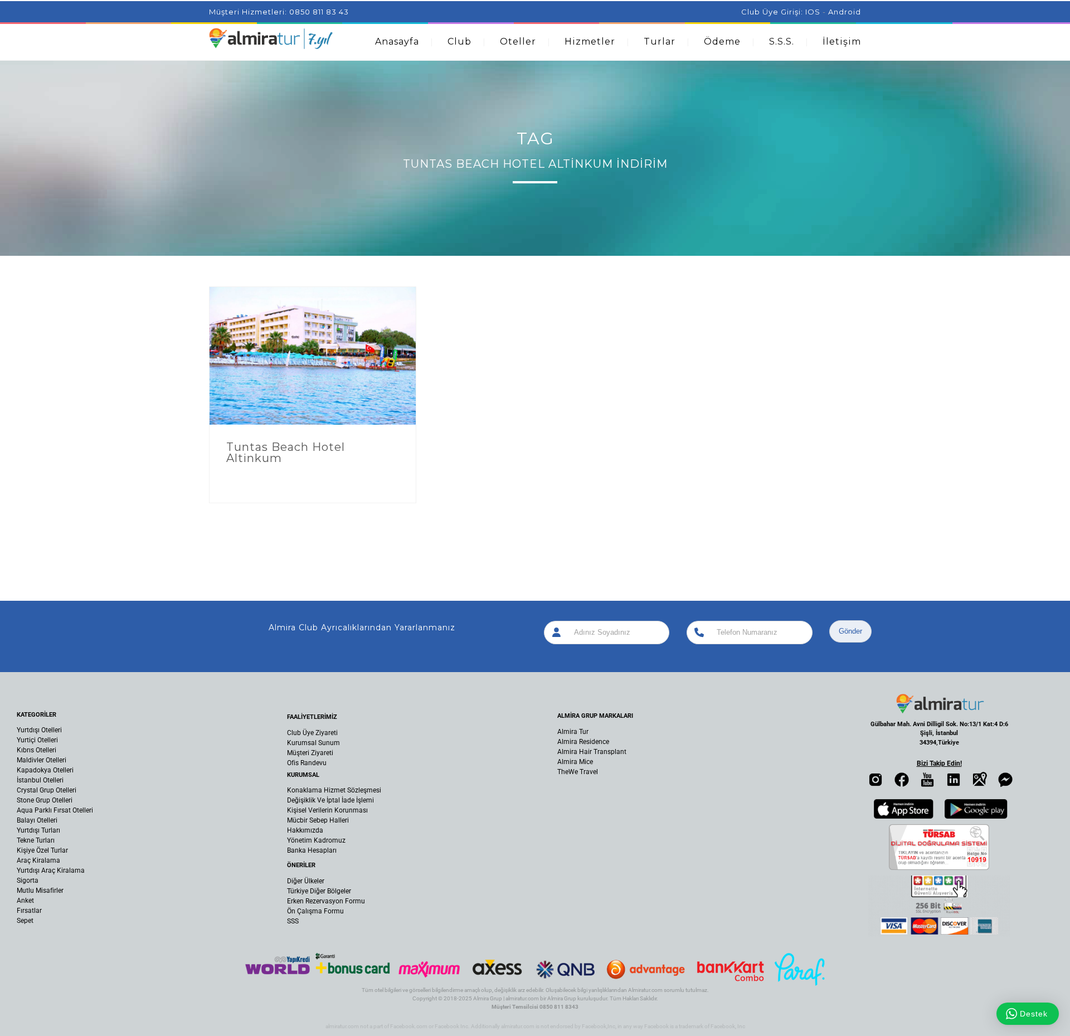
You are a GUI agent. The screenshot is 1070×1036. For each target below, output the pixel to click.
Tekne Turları (36, 840)
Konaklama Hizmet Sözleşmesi (334, 790)
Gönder (850, 631)
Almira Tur (572, 732)
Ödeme (722, 41)
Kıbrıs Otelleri (36, 750)
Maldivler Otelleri (41, 760)
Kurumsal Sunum (313, 743)
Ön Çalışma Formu (315, 911)
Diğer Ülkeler (305, 881)
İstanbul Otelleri (40, 780)
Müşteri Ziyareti (310, 753)
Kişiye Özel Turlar (42, 850)
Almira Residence (583, 742)
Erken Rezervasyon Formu (326, 901)
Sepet (25, 921)
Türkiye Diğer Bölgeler (319, 891)
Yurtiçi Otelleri (37, 740)
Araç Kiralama (38, 860)
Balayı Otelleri (37, 820)
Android (844, 11)
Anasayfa (397, 41)
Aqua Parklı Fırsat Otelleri (55, 810)
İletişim (842, 41)
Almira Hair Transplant (591, 752)
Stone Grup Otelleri (44, 800)
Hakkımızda (305, 830)
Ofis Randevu (307, 763)
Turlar (659, 41)
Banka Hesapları (312, 850)
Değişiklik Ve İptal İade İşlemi (330, 800)
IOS (812, 11)
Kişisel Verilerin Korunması (327, 810)
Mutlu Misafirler (40, 890)
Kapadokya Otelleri (45, 770)
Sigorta (27, 880)
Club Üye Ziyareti (312, 733)
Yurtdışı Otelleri (39, 730)
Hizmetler (590, 41)
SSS (293, 921)
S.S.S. (781, 41)
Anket (25, 900)
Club (459, 41)
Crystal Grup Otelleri (46, 790)
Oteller (518, 41)
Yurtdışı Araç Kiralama (51, 870)
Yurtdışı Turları (38, 830)
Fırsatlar (29, 911)
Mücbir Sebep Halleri (318, 820)
